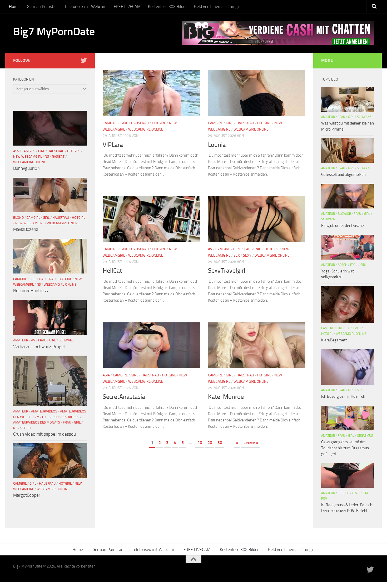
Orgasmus (365, 435)
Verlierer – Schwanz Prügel (39, 346)
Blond (18, 218)
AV (210, 249)
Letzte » (251, 442)
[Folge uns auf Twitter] (84, 60)
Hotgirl (159, 123)
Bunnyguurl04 (26, 168)
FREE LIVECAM (127, 6)
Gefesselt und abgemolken (343, 174)
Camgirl (110, 123)
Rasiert (58, 156)
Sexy (247, 255)
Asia (106, 375)
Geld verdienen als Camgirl (217, 6)
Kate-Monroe (226, 396)
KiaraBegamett (334, 340)
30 (219, 442)
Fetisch (343, 493)
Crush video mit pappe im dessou (44, 434)
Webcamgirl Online (145, 129)
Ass (16, 151)
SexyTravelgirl (226, 270)
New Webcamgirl (27, 156)
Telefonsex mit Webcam (85, 6)
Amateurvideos (44, 411)
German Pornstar (42, 6)
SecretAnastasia (124, 396)
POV (324, 498)
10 (199, 442)
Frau (42, 340)
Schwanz (66, 340)
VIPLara (113, 144)
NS (47, 156)
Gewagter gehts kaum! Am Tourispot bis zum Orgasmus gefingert (345, 448)
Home (14, 6)
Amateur (20, 340)
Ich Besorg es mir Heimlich (343, 396)
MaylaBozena (25, 229)
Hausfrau (140, 123)
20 (209, 442)
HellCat (112, 270)
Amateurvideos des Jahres (56, 417)
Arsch (342, 265)
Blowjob (344, 214)
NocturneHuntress (30, 290)
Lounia (217, 144)
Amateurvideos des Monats (36, 422)
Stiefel (26, 428)
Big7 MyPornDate (54, 31)
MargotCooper (26, 495)
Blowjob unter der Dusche (342, 225)
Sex (237, 255)
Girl (124, 123)
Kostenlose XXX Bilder (167, 6)
